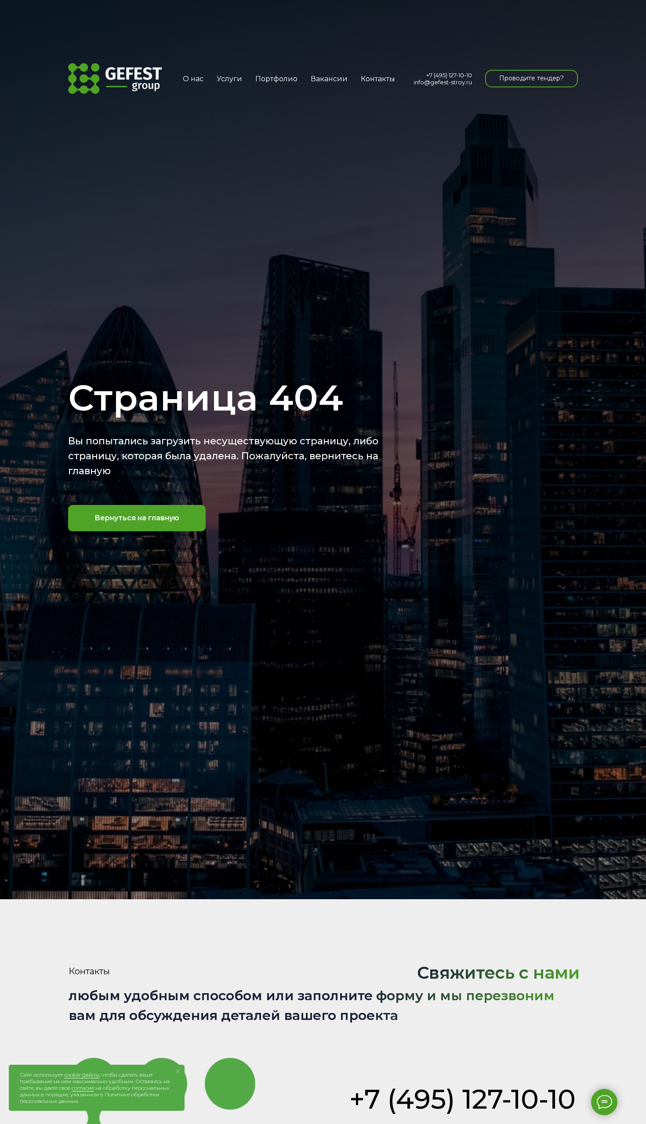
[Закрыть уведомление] (178, 1071)
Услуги (229, 79)
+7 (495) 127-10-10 (449, 75)
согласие (83, 1087)
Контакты (378, 79)
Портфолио (276, 79)
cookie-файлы (81, 1074)
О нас (193, 79)
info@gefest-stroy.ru (443, 82)
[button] (531, 78)
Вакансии (329, 79)
